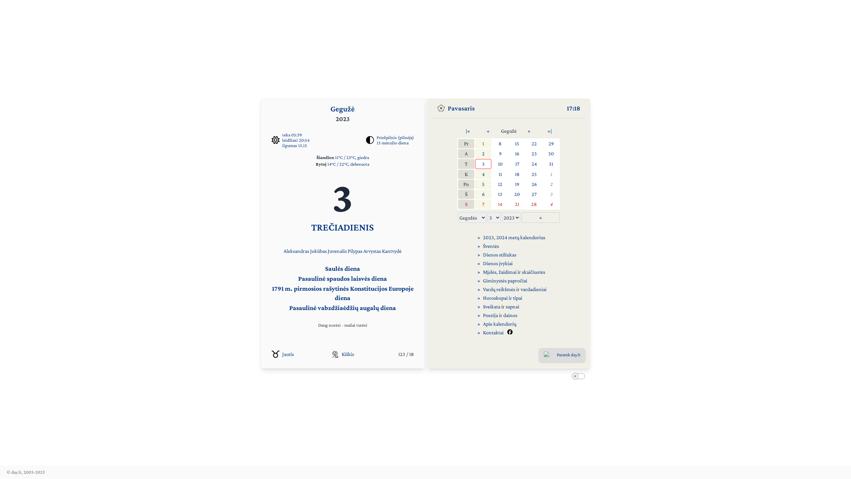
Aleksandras (296, 251)
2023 (488, 237)
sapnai (512, 306)
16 (517, 153)
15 (517, 143)
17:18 (573, 108)
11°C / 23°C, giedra (352, 157)
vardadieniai (534, 289)
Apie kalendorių (499, 324)
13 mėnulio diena (393, 142)
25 (534, 174)
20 (517, 194)
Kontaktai (493, 332)
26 (534, 184)
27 (534, 194)
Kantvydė (392, 251)
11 (500, 174)
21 (517, 204)
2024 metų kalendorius (520, 237)
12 (500, 184)
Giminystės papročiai (505, 280)
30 (551, 153)
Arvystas (372, 251)
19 (517, 184)
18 (517, 174)
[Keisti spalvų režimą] (577, 377)
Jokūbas (318, 251)
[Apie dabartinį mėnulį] (370, 140)
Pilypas (355, 251)
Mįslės (489, 272)
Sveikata (491, 306)
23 (534, 153)
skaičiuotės (533, 272)
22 (534, 143)
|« (468, 131)
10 (500, 164)
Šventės (491, 246)
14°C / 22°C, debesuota (348, 164)
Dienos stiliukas (499, 254)
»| (549, 131)
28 (534, 204)
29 (551, 143)
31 (551, 164)
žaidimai (508, 272)
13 (500, 194)
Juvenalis (337, 251)
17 (517, 164)
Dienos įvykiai (498, 263)
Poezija (490, 315)
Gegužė (342, 108)
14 (500, 204)
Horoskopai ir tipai (502, 298)
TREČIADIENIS (342, 227)
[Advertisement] (425, 46)
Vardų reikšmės (499, 289)
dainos (510, 315)
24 (534, 164)
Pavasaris (461, 108)
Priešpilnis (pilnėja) (395, 137)
